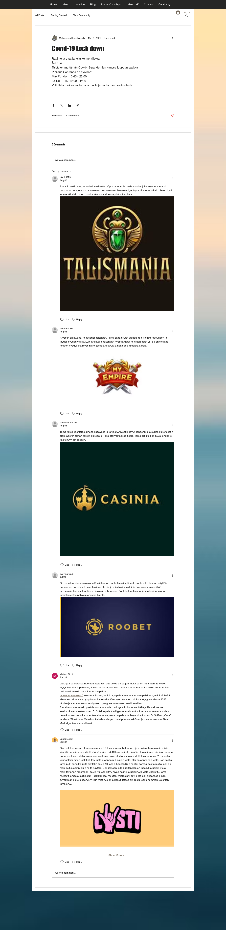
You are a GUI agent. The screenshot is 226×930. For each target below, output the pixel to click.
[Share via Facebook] (53, 105)
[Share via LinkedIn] (69, 105)
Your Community (81, 15)
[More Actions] (172, 179)
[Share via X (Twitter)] (61, 105)
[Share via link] (77, 105)
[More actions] (172, 38)
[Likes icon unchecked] (62, 320)
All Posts (39, 15)
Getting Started (59, 15)
